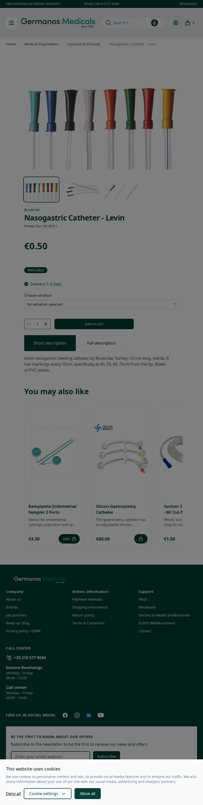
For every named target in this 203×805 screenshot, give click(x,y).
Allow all (87, 793)
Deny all (13, 793)
